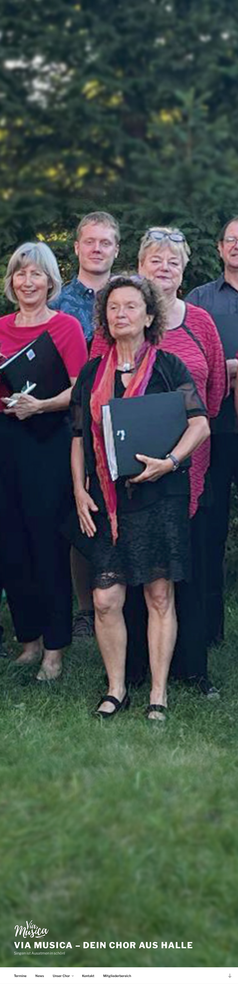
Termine (20, 976)
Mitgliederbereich (117, 976)
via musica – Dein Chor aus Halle (103, 945)
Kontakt (88, 976)
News (39, 976)
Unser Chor (61, 976)
